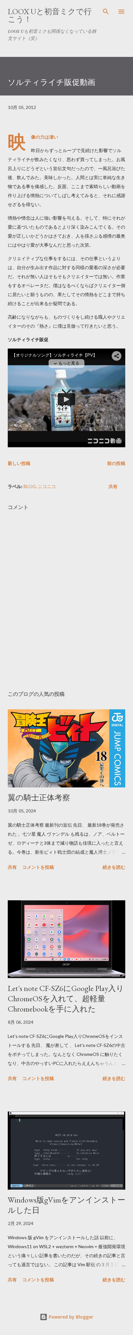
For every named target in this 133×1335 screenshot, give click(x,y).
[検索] (106, 11)
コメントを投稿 (38, 867)
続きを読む (114, 867)
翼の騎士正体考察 (39, 798)
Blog (30, 486)
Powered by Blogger (70, 1317)
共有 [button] (113, 486)
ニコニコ (47, 486)
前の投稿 (116, 463)
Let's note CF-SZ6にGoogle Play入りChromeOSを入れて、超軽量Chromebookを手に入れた (66, 998)
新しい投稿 (19, 463)
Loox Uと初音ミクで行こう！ (50, 15)
